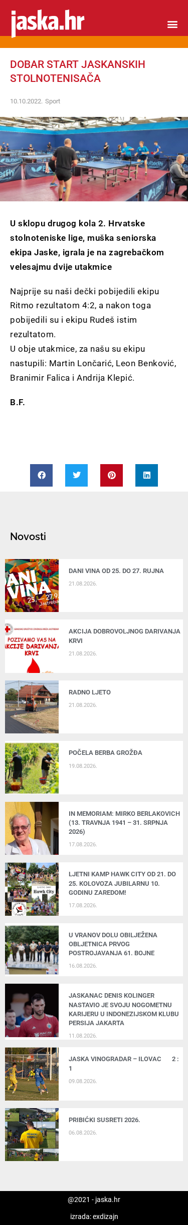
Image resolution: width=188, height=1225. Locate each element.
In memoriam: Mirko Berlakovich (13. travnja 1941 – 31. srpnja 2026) (124, 822)
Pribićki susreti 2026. (104, 1120)
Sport (52, 101)
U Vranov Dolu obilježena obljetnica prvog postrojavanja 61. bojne (113, 944)
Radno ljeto (90, 692)
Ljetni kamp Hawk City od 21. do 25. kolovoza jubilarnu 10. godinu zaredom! (122, 883)
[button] (172, 24)
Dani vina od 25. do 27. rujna (116, 571)
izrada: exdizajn (94, 1217)
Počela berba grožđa (107, 752)
